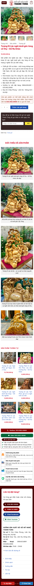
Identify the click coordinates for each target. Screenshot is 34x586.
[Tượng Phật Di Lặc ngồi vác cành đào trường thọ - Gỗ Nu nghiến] (25, 407)
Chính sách (9, 562)
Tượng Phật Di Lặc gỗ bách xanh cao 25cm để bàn (8, 418)
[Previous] (3, 20)
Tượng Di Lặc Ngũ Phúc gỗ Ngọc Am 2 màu (8, 368)
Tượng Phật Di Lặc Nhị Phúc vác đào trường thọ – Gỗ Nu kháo (25, 368)
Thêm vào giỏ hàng (19, 107)
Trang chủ (4, 43)
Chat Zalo (27, 583)
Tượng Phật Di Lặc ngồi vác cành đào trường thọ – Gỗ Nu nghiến (25, 418)
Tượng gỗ (22, 43)
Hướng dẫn (9, 566)
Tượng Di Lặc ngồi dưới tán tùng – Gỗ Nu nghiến (8, 394)
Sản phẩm (13, 43)
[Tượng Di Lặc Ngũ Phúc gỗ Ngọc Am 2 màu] (8, 358)
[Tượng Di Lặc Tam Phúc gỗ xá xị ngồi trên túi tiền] (25, 383)
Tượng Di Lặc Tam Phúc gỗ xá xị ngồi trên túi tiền (25, 394)
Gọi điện (9, 583)
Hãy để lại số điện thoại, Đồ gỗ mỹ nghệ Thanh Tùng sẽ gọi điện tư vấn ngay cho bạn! (16, 117)
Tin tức (7, 570)
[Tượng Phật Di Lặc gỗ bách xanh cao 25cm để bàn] (8, 407)
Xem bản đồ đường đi (12, 550)
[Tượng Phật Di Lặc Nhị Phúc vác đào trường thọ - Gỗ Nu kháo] (25, 358)
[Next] (30, 20)
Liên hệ (7, 574)
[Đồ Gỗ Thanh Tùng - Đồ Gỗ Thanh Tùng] (18, 3)
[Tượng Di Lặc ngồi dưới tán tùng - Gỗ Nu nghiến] (8, 383)
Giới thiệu (8, 559)
